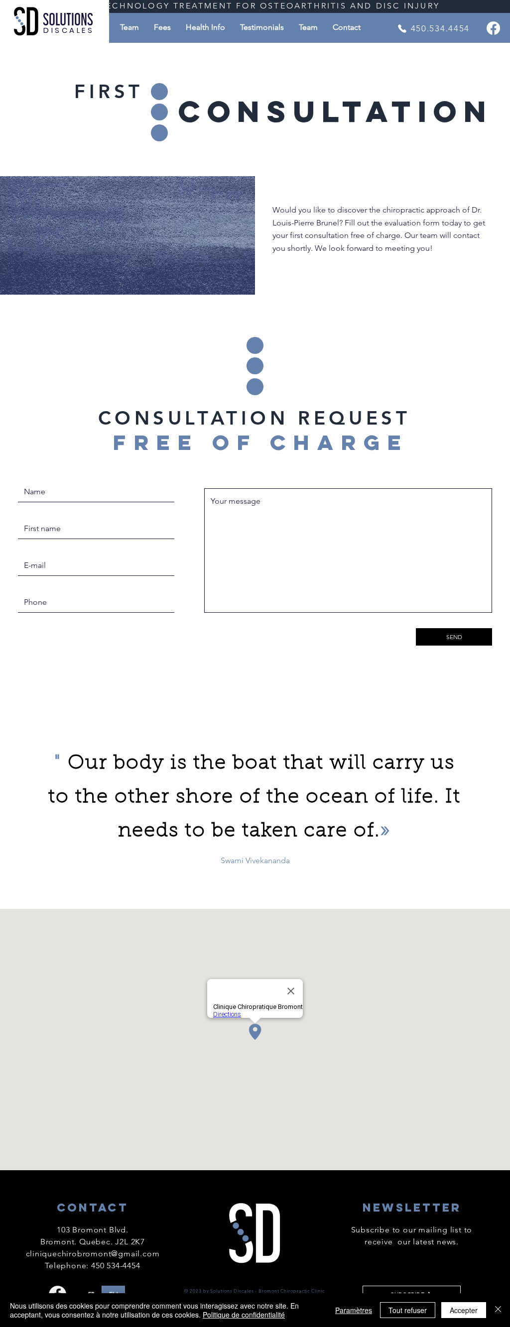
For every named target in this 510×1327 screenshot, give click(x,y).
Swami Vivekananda (255, 860)
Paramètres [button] (353, 1310)
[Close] (498, 1310)
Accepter (464, 1310)
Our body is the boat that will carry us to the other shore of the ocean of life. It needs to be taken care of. (254, 797)
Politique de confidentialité (244, 1315)
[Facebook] (493, 28)
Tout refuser (407, 1310)
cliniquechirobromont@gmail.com (93, 1253)
